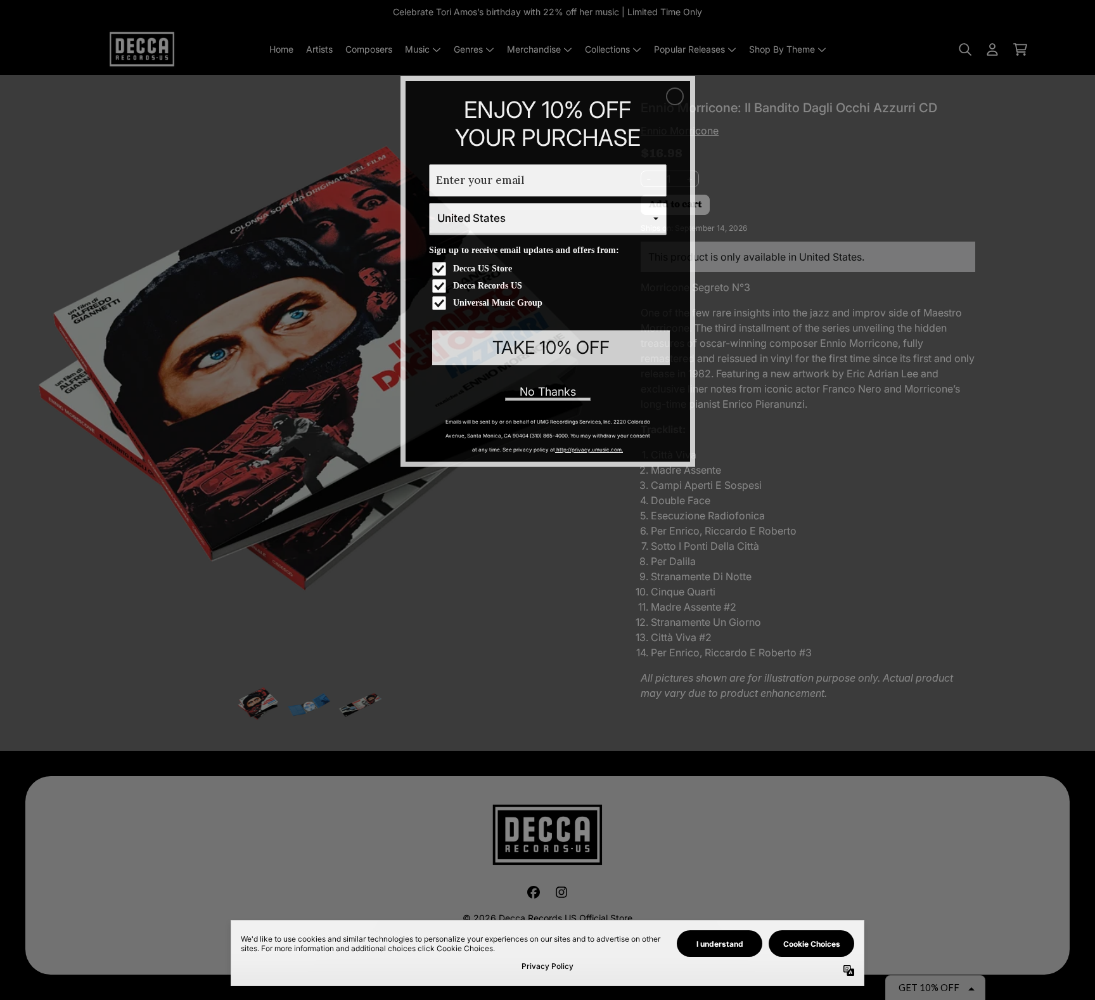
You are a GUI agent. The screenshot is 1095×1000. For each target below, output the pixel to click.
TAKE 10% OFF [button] (551, 347)
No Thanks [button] (548, 391)
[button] (674, 96)
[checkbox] (549, 269)
